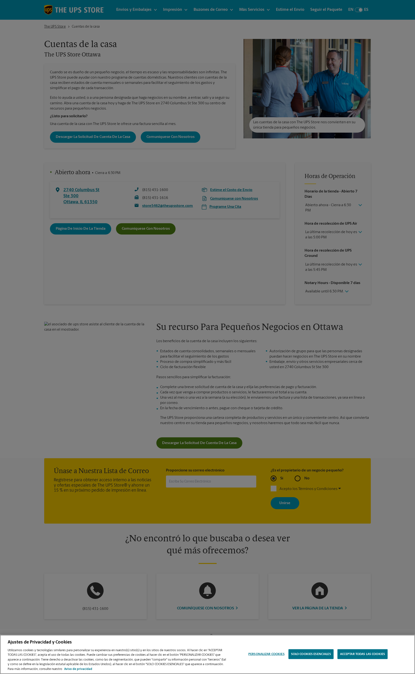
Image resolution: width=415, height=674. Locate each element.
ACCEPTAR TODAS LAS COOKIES (362, 653)
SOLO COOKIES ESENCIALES (311, 653)
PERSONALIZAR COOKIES (266, 653)
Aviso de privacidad (78, 669)
